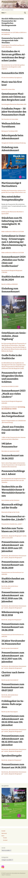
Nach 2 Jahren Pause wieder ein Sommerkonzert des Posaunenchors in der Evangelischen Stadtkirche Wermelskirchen (13, 464)
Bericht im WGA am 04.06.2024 (10, 284)
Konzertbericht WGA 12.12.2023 (10, 386)
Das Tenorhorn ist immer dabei (10, 119)
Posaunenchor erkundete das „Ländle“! (12, 524)
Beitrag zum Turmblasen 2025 (10, 131)
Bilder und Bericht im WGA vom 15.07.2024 (13, 231)
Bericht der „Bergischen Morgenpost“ (12, 619)
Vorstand (5, 840)
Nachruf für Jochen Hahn (8, 89)
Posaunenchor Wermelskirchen (12, 873)
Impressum (4, 833)
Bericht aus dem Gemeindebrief (10, 648)
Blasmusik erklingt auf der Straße (10, 512)
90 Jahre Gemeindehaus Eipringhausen (12, 77)
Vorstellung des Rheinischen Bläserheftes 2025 (14, 104)
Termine (5, 837)
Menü (3, 12)
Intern (3, 835)
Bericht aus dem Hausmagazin (10, 711)
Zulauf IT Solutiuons (6, 875)
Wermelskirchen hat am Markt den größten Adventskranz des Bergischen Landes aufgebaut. (13, 67)
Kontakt (3, 831)
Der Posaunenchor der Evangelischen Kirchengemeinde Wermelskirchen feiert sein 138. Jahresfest (14, 480)
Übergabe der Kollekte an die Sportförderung (14, 143)
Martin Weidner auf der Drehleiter (10, 500)
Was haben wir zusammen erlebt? (10, 451)
